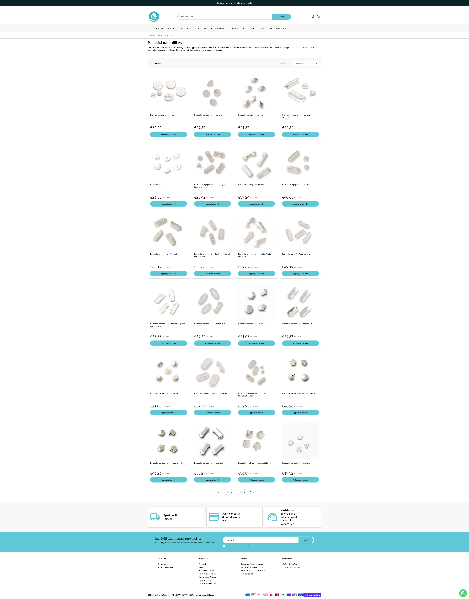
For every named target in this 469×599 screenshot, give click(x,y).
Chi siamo (162, 564)
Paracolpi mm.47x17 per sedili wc (296, 254)
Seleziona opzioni (212, 134)
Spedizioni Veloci (206, 570)
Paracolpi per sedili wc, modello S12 (297, 323)
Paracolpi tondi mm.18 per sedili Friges (254, 463)
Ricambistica (238, 28)
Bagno (159, 28)
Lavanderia (186, 28)
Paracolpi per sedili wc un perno (252, 115)
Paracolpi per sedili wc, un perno (208, 115)
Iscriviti (306, 540)
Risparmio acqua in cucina (252, 567)
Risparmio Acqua (277, 28)
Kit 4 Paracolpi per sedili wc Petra (296, 184)
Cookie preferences (207, 583)
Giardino (201, 28)
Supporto (203, 564)
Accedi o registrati (165, 567)
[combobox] (234, 17)
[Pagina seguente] (250, 492)
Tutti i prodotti (247, 574)
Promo (316, 28)
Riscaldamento (218, 28)
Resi (201, 567)
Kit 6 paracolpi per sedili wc (162, 115)
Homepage (151, 35)
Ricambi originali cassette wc (253, 570)
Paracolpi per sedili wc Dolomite (164, 254)
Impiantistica (257, 28)
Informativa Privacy (207, 577)
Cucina (171, 28)
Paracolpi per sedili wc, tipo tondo (296, 463)
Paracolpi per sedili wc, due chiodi (208, 463)
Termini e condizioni (207, 574)
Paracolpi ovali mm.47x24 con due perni (211, 393)
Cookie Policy (205, 580)
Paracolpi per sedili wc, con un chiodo (298, 393)
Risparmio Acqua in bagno (252, 564)
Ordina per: (284, 63)
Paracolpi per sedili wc (165, 35)
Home (150, 28)
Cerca (281, 16)
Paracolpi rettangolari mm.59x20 (252, 184)
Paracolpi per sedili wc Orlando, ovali (210, 323)
